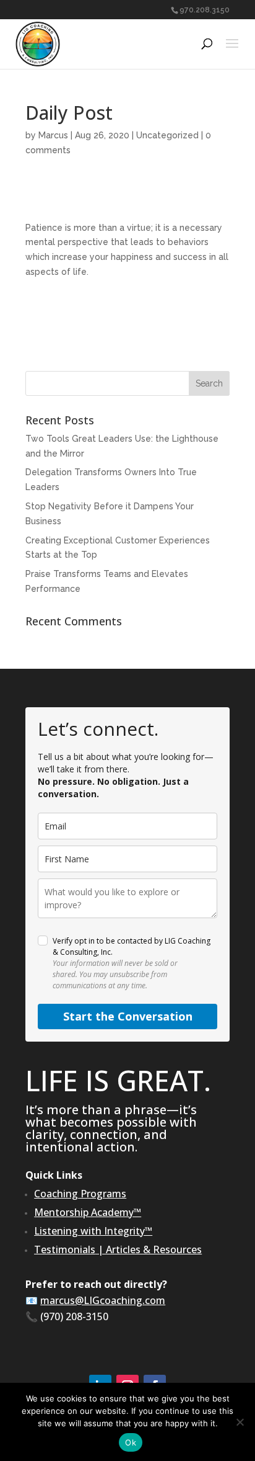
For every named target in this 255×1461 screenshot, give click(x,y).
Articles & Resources (154, 1249)
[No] (239, 1422)
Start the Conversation (127, 1016)
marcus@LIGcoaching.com (102, 1300)
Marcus (53, 135)
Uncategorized (167, 135)
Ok (130, 1442)
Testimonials (64, 1249)
